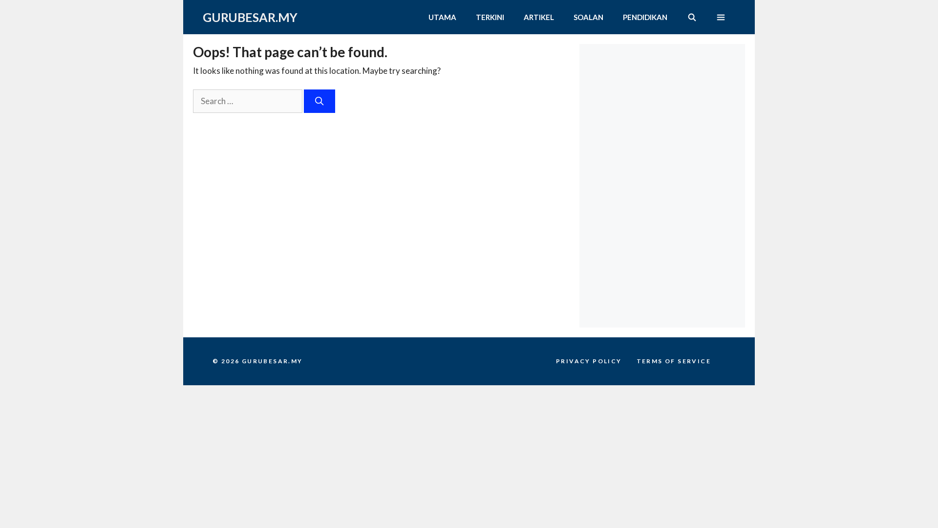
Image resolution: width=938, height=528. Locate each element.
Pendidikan (645, 17)
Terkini (490, 17)
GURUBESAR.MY (250, 17)
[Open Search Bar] (691, 17)
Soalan (588, 17)
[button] (720, 17)
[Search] (319, 101)
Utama (442, 17)
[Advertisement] (664, 105)
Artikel (539, 17)
